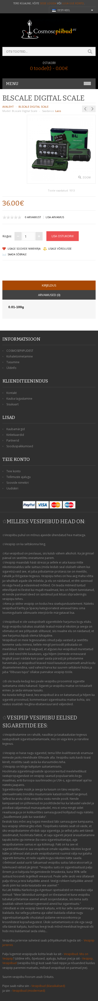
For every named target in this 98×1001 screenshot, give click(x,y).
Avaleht (8, 106)
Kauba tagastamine (19, 399)
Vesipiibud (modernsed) (28, 991)
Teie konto (13, 471)
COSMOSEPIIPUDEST (19, 351)
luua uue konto (73, 3)
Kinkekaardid (15, 435)
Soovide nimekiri (17, 483)
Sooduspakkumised (19, 446)
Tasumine (13, 362)
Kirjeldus (49, 285)
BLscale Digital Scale (34, 106)
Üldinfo (11, 368)
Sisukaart (12, 404)
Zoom (87, 177)
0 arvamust (33, 217)
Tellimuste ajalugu (18, 477)
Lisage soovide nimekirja (24, 248)
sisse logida (48, 3)
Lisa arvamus (55, 217)
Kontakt (11, 393)
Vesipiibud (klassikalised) (48, 986)
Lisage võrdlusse (60, 248)
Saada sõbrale (17, 254)
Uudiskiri (12, 488)
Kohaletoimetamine (19, 356)
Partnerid (12, 440)
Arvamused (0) (49, 295)
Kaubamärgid (15, 429)
